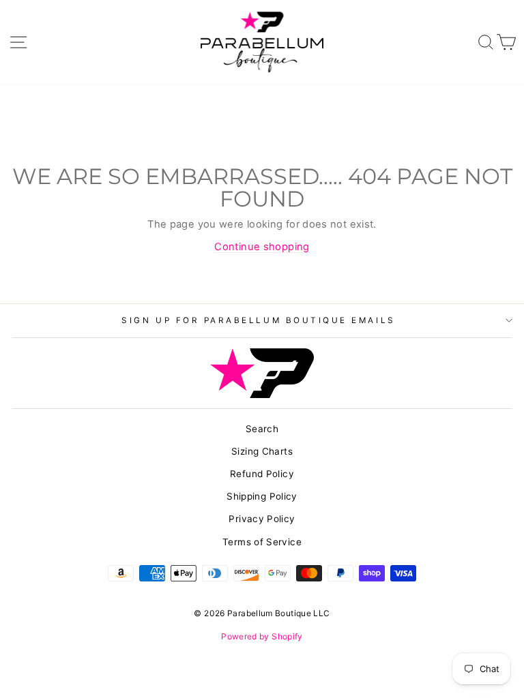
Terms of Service (262, 541)
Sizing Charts (262, 451)
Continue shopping (261, 247)
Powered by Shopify (262, 636)
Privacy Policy (262, 518)
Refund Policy (262, 473)
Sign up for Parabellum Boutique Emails (258, 320)
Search (262, 428)
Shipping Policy (262, 496)
